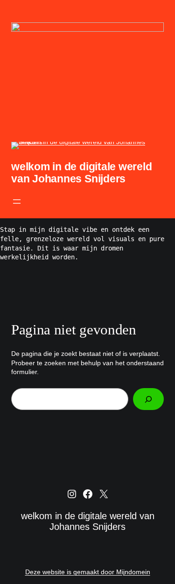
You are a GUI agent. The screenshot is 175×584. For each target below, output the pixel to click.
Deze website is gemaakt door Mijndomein (87, 572)
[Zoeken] (148, 399)
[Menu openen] (16, 201)
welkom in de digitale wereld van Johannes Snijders (81, 172)
